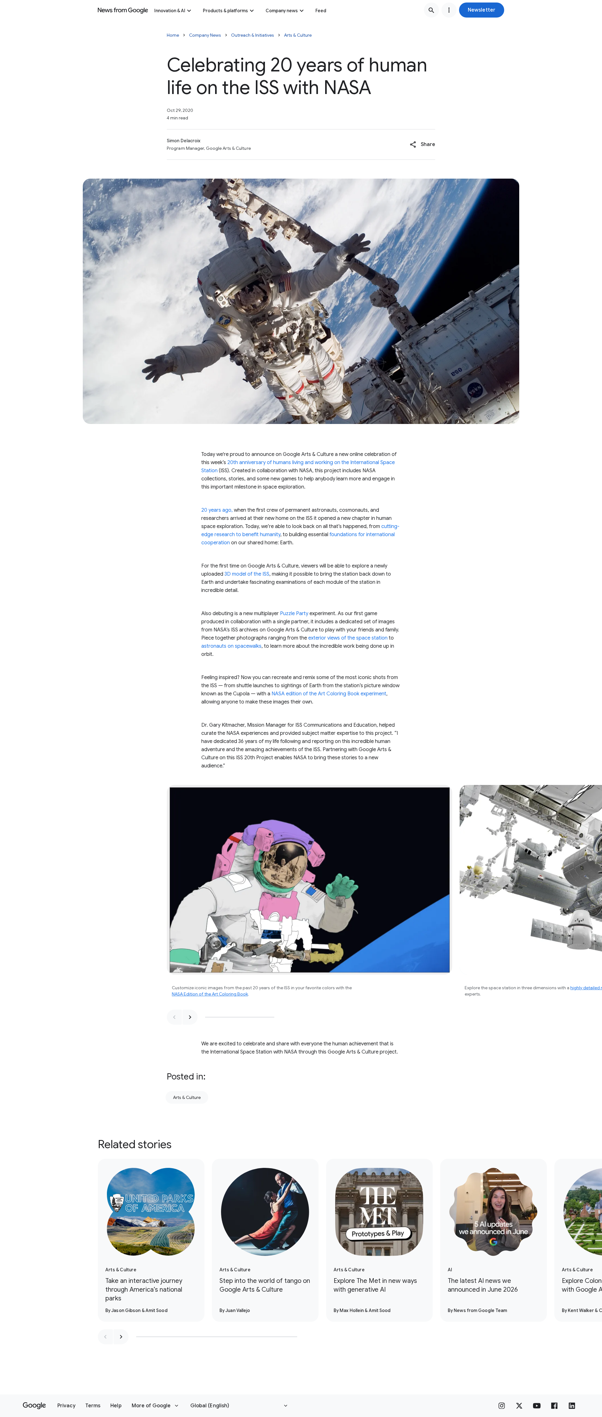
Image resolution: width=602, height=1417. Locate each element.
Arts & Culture (298, 35)
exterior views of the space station (348, 638)
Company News (205, 35)
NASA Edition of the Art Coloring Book (210, 994)
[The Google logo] (34, 1405)
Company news (282, 10)
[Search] (431, 10)
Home (173, 35)
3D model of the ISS (246, 574)
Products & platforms (225, 10)
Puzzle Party (294, 613)
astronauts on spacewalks (231, 646)
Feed (320, 10)
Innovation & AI (169, 10)
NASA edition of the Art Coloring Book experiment (329, 694)
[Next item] (190, 1017)
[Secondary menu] (449, 10)
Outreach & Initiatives (252, 35)
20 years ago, (217, 510)
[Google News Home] (123, 10)
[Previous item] (174, 1017)
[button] (481, 10)
